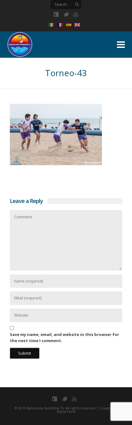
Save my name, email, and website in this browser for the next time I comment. (64, 337)
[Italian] (53, 24)
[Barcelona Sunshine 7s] (51, 43)
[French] (61, 24)
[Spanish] (70, 24)
